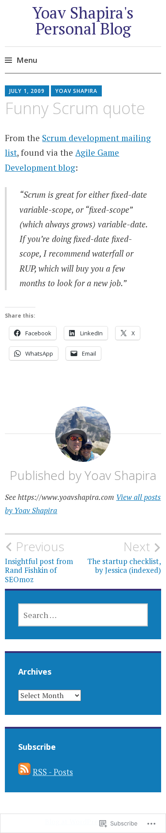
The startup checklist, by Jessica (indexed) (124, 557)
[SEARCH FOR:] (83, 614)
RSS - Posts (53, 771)
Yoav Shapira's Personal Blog (83, 20)
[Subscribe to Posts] (24, 771)
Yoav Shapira (76, 91)
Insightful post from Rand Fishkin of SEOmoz (39, 561)
